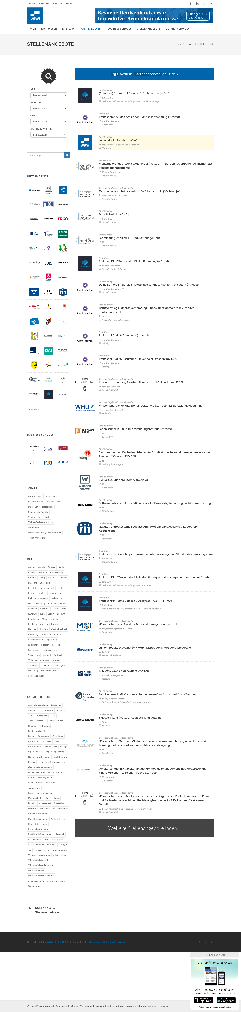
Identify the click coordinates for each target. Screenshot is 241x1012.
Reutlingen (33, 644)
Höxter (63, 603)
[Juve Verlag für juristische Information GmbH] (48, 263)
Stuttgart (46, 655)
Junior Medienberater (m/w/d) (119, 140)
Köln (42, 613)
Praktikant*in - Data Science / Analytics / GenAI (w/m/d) (136, 600)
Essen (31, 593)
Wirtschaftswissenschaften (41, 875)
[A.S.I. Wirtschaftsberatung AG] (63, 321)
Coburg (42, 577)
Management (45, 803)
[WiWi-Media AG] (63, 190)
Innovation (51, 782)
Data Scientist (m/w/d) (114, 214)
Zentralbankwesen (56, 881)
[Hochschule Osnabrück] (48, 380)
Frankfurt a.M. (55, 593)
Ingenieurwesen (35, 782)
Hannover (52, 603)
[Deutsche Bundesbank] (34, 204)
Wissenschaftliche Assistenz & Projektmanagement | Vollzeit (138, 624)
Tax (29, 850)
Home (32, 3)
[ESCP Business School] (48, 448)
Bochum (43, 572)
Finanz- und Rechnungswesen (52, 762)
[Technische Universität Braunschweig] (63, 448)
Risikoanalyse (34, 839)
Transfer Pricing (41, 850)
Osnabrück (46, 634)
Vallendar (32, 660)
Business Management (39, 736)
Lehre (57, 798)
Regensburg (51, 639)
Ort (32, 115)
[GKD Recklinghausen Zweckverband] (34, 248)
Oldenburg (33, 634)
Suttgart (58, 655)
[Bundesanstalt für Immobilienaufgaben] (34, 219)
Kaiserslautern (59, 608)
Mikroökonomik (60, 808)
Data (56, 741)
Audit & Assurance (37, 720)
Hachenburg (56, 598)
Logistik (32, 803)
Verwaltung (44, 855)
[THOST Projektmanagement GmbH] (63, 351)
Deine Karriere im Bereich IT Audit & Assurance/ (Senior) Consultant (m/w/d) (149, 284)
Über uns (44, 3)
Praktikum (33, 506)
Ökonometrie (34, 886)
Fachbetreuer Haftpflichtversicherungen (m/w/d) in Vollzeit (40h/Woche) (147, 694)
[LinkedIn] (197, 3)
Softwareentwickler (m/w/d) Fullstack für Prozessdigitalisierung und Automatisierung (155, 503)
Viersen (56, 660)
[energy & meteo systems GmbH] (34, 394)
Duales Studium (35, 501)
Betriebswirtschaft (37, 731)
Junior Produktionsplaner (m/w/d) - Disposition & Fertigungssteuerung (145, 647)
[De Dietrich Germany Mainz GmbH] (63, 394)
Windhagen (59, 665)
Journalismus (34, 788)
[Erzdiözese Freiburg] (63, 307)
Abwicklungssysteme (38, 705)
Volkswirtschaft (60, 855)
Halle (30, 603)
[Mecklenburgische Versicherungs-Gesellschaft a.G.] (48, 307)
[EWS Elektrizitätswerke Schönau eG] (34, 321)
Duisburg (32, 582)
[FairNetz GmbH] (63, 336)
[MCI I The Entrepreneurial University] (48, 463)
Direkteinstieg (35, 496)
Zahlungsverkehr (36, 881)
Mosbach (32, 624)
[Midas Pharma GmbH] (63, 292)
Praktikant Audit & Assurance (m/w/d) (124, 335)
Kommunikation (35, 798)
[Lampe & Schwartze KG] (34, 380)
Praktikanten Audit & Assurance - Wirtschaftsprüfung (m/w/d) (139, 117)
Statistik (40, 844)
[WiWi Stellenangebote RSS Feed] (29, 908)
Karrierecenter (191, 44)
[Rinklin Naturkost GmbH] (34, 336)
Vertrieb (32, 855)
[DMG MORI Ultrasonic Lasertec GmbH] (63, 263)
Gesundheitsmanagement (40, 767)
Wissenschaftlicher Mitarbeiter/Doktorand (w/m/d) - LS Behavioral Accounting (150, 405)
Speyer (57, 650)
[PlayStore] (226, 999)
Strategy (63, 844)
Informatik (58, 772)
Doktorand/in (51, 496)
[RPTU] (34, 463)
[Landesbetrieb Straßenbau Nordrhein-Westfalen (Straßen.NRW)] (63, 365)
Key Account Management (40, 793)
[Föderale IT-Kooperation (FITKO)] (48, 365)
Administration (35, 710)
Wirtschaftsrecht (36, 870)
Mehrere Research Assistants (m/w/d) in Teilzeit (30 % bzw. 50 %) (140, 191)
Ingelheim (32, 608)
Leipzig (51, 613)
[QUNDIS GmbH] (48, 336)
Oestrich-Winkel (59, 629)
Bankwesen (44, 726)
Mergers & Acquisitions (39, 808)
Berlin (61, 567)
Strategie (51, 844)
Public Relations (57, 819)
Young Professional (37, 537)
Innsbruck (45, 608)
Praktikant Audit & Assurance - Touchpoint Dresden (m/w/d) (138, 359)
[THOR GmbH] (48, 204)
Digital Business (35, 751)
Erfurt (59, 588)
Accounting (56, 705)
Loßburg (61, 613)
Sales (30, 844)
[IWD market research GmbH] (34, 351)
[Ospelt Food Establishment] (34, 307)
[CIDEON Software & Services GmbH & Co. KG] (48, 277)
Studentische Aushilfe (38, 512)
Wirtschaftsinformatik (38, 860)
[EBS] (34, 448)
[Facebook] (190, 3)
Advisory (49, 710)
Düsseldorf (45, 582)
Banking (32, 726)
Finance (31, 762)
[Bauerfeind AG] (63, 277)
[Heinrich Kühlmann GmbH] (34, 234)
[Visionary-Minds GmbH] (48, 321)
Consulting (33, 741)
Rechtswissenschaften (38, 829)
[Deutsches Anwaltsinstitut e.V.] (48, 351)
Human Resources (36, 772)
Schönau (47, 650)
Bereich (35, 102)
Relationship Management (40, 834)
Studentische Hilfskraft (39, 517)
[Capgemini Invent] (48, 394)
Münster (55, 624)
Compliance (57, 736)
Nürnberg (43, 629)
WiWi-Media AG (55, 942)
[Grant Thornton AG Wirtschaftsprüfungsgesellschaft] (48, 248)
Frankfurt (41, 593)
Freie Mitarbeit (53, 501)
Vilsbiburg (33, 665)
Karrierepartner (41, 129)
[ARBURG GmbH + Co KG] (48, 219)
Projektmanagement (38, 819)
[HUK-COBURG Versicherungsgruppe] (34, 365)
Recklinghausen (35, 639)
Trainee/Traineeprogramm (40, 522)
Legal (48, 798)
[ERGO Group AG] (63, 219)
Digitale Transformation (39, 757)
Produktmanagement (38, 813)
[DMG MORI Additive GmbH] (63, 204)
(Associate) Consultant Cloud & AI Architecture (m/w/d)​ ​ (135, 93)
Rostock (56, 644)
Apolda (41, 567)
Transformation (59, 850)
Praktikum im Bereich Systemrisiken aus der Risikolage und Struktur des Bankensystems (156, 554)
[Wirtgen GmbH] (48, 190)
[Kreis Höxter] (63, 248)
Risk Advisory (57, 839)
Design (63, 746)
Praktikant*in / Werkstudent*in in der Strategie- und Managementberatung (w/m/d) (154, 577)
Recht (44, 824)
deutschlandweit (36, 675)
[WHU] (63, 463)
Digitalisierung (60, 757)
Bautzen (51, 567)
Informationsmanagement (40, 777)
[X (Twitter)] (204, 3)
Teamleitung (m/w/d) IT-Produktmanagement (129, 238)
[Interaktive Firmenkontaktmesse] (154, 15)
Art (32, 89)
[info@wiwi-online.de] (210, 3)
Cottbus (52, 577)
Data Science (51, 746)
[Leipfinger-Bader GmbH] (34, 277)
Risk (46, 839)
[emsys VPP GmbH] (34, 263)
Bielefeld (32, 572)
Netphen (32, 629)
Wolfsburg (33, 670)
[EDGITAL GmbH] (34, 190)
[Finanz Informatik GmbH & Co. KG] (34, 409)
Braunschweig (56, 572)
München (44, 624)
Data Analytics (35, 746)
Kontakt (57, 3)
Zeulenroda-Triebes (50, 670)
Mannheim (56, 619)
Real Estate (33, 824)
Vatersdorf (45, 660)
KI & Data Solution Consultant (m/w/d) (124, 670)
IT (49, 772)
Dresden (63, 577)
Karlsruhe (32, 613)
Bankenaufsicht (56, 720)
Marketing (59, 803)
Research (60, 834)
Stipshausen (34, 655)
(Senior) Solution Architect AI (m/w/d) (123, 479)
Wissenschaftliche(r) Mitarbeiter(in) (44, 532)
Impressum (95, 942)
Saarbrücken (34, 650)
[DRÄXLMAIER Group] (48, 292)
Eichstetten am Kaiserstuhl (41, 588)
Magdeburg (33, 619)
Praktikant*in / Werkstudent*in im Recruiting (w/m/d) (134, 261)
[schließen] (28, 1005)
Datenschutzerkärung (114, 942)
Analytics (60, 710)
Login (69, 3)
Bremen (32, 577)
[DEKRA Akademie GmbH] (63, 234)
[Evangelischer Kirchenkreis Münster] (48, 234)
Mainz (45, 619)
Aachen (31, 567)
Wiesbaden (45, 665)
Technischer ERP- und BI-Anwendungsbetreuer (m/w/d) (136, 429)
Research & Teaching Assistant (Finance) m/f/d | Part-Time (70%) (141, 382)
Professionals (47, 506)
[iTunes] (203, 999)
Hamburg (40, 603)
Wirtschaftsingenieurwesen (41, 865)
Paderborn (59, 634)
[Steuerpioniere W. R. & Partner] (63, 380)
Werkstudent (34, 527)
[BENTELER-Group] (34, 292)
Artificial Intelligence (37, 715)
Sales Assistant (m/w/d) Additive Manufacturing (130, 717)
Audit (52, 715)
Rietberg (45, 644)
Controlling (46, 741)
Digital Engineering (55, 751)
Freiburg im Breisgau (38, 598)
